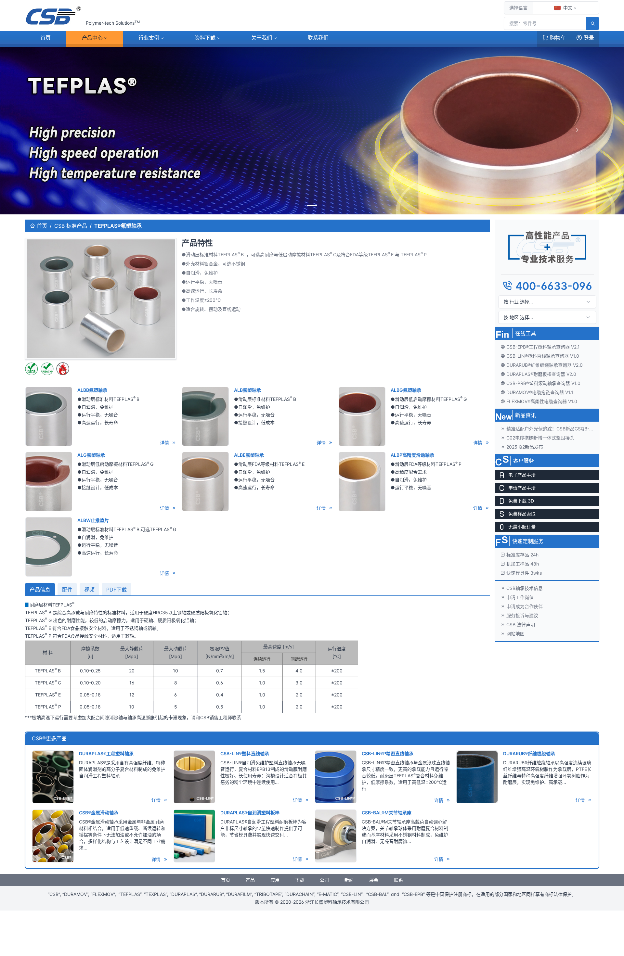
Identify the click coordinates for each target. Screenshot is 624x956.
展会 (373, 880)
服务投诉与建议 (522, 615)
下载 (205, 37)
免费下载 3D (521, 500)
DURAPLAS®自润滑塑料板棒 (250, 812)
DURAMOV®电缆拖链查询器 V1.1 (539, 392)
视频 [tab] (89, 589)
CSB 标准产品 (70, 226)
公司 (324, 880)
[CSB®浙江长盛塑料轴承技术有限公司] (54, 15)
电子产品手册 (522, 474)
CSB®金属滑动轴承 (98, 812)
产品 (92, 37)
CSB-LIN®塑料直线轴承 (244, 753)
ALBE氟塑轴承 (249, 455)
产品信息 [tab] (40, 589)
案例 (148, 37)
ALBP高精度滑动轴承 (412, 455)
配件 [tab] (67, 589)
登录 (589, 37)
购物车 (558, 37)
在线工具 (525, 333)
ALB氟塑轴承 (247, 390)
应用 (275, 880)
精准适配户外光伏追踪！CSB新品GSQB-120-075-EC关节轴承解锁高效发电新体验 (552, 428)
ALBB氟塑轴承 (92, 390)
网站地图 (515, 633)
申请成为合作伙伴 (524, 606)
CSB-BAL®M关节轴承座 (386, 812)
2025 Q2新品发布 (524, 446)
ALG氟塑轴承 (91, 455)
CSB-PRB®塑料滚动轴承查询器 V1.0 (543, 383)
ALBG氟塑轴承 (406, 390)
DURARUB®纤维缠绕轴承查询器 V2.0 (544, 364)
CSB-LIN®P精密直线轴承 (387, 753)
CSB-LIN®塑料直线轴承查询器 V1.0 (542, 355)
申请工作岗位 (520, 597)
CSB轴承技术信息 (524, 588)
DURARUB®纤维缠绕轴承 (529, 753)
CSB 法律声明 (520, 624)
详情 (165, 442)
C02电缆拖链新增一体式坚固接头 (540, 437)
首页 (45, 37)
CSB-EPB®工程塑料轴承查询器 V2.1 (543, 346)
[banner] (312, 205)
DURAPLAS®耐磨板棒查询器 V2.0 (541, 373)
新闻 (349, 880)
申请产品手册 (522, 487)
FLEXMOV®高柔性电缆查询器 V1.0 (541, 401)
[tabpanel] (257, 661)
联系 (318, 37)
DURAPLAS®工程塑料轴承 (106, 753)
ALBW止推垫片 (93, 520)
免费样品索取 (522, 513)
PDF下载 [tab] (116, 589)
